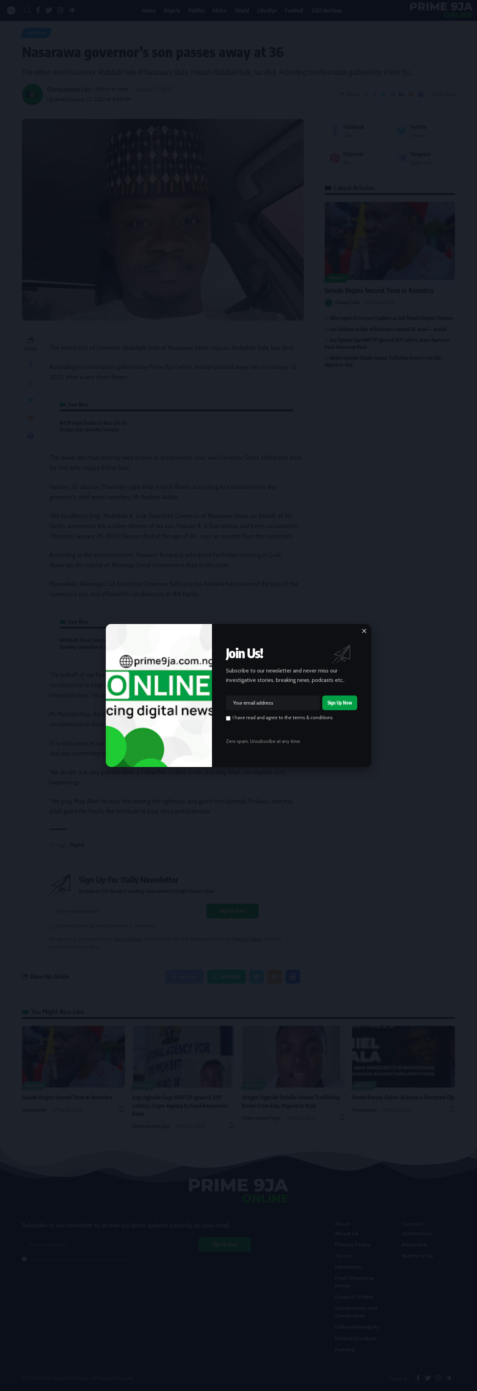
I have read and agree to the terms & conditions (283, 717)
